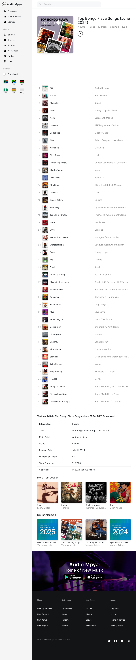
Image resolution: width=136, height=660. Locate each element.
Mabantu (122, 207)
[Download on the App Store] (95, 577)
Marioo (114, 110)
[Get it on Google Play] (73, 577)
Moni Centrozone (117, 215)
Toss (106, 88)
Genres (89, 608)
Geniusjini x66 (102, 341)
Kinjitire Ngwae (93, 505)
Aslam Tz (99, 177)
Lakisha (98, 200)
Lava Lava (100, 312)
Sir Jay (115, 237)
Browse (89, 620)
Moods (89, 614)
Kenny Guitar (43, 507)
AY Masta (118, 140)
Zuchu (98, 88)
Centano (99, 229)
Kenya (64, 614)
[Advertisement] (101, 58)
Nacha (98, 364)
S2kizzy (124, 282)
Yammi (115, 289)
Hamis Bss (100, 222)
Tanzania (65, 620)
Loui (97, 155)
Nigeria (65, 625)
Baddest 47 (100, 282)
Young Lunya (101, 110)
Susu (39, 505)
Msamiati (99, 356)
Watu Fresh (113, 326)
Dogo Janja (100, 304)
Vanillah (115, 125)
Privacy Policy (116, 625)
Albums (81, 26)
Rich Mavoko (115, 185)
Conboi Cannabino (104, 162)
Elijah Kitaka (116, 507)
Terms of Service (117, 620)
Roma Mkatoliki (102, 386)
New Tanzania (43, 614)
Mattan (98, 334)
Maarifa (98, 259)
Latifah (117, 401)
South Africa (67, 608)
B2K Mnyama (101, 125)
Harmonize (113, 297)
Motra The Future (103, 319)
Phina (116, 394)
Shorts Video (91, 625)
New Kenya (42, 620)
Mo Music (99, 147)
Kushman (90, 507)
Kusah (121, 244)
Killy (97, 192)
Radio (64, 505)
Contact (113, 614)
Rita (111, 505)
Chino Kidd (100, 185)
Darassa (99, 117)
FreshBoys (100, 215)
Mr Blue (98, 379)
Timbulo (65, 507)
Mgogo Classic (102, 132)
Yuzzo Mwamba (103, 274)
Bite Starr (99, 326)
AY (112, 386)
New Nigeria (42, 625)
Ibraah (98, 103)
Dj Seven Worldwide (105, 207)
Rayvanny (112, 282)
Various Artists (44, 545)
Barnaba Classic (103, 289)
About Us (114, 608)
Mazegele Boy (102, 237)
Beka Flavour (101, 95)
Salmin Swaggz (102, 140)
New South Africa (44, 608)
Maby (97, 170)
